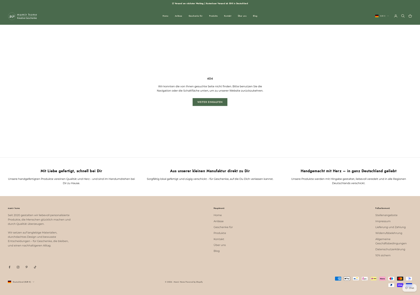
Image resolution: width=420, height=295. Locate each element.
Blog (255, 15)
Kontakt (227, 15)
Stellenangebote (386, 215)
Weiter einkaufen (210, 102)
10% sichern (383, 255)
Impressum (383, 221)
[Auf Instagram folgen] (18, 267)
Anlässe (178, 15)
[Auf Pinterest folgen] (26, 267)
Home (165, 15)
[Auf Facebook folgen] (9, 267)
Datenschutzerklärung (390, 249)
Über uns (242, 15)
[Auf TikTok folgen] (35, 267)
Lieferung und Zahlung (390, 227)
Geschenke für (196, 15)
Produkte (213, 15)
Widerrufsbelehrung (388, 233)
